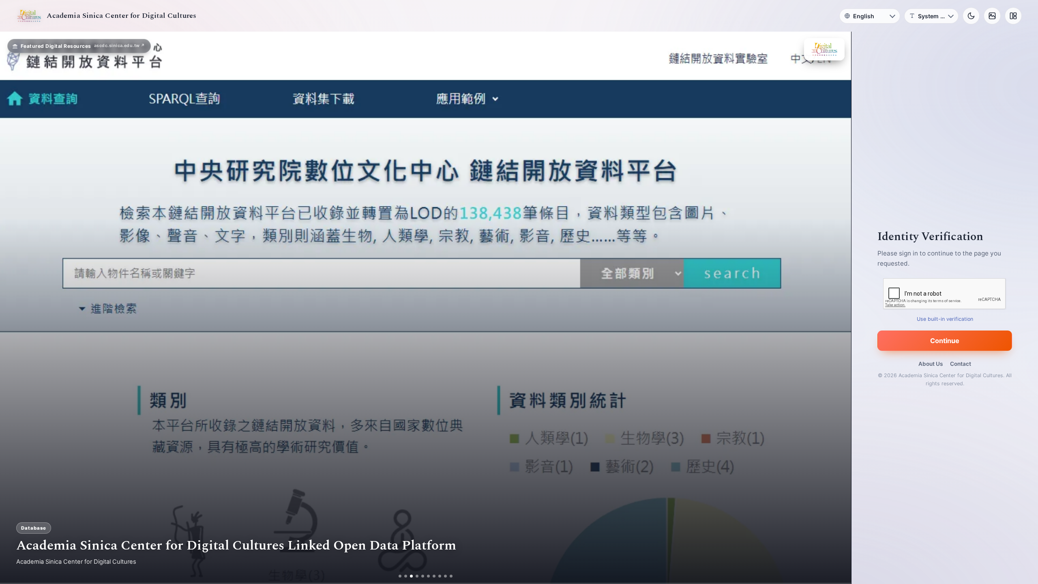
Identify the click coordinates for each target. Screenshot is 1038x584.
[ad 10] (451, 576)
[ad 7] (434, 576)
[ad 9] (445, 576)
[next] (836, 308)
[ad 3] (411, 576)
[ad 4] (417, 576)
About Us (930, 364)
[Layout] (1013, 15)
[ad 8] (439, 576)
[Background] (992, 15)
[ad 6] (428, 576)
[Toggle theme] (971, 15)
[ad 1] (400, 576)
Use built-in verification (945, 319)
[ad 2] (405, 576)
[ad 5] (422, 576)
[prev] (15, 308)
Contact (960, 364)
